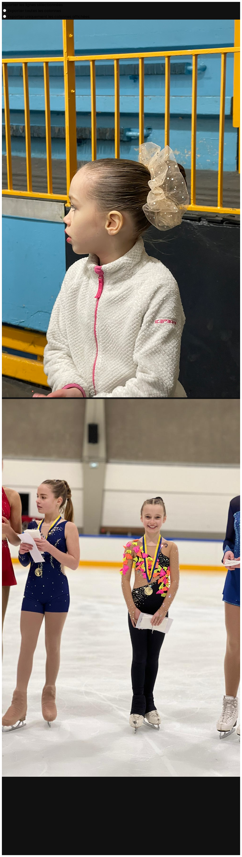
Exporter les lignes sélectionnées (32, 5)
